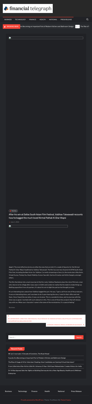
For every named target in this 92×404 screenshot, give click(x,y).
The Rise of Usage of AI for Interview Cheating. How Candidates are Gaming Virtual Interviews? (41, 362)
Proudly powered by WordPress (32, 400)
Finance (32, 19)
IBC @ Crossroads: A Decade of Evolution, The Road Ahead (28, 354)
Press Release (66, 19)
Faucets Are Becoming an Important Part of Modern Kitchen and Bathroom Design (40, 26)
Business (8, 19)
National (53, 19)
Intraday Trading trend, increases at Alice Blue (64, 325)
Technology (20, 19)
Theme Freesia (66, 400)
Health (43, 19)
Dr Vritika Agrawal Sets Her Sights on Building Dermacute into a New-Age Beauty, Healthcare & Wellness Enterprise (44, 371)
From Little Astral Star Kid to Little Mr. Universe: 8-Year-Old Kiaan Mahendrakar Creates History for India (45, 366)
